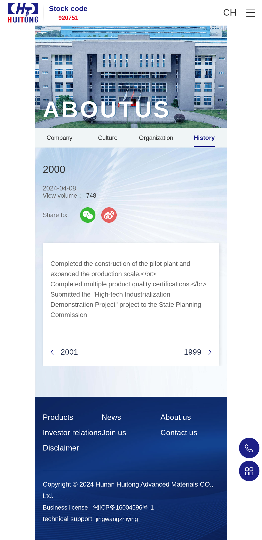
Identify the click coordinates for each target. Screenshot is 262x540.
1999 (192, 352)
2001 (69, 352)
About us (175, 417)
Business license (65, 507)
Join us (114, 432)
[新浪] (109, 215)
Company (59, 137)
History (204, 137)
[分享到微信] (87, 215)
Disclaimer (61, 448)
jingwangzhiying (117, 518)
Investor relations (72, 432)
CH (229, 12)
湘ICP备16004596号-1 (123, 507)
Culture (107, 137)
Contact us (178, 432)
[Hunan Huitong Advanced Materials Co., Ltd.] (19, 11)
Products (58, 417)
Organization (156, 137)
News (111, 417)
